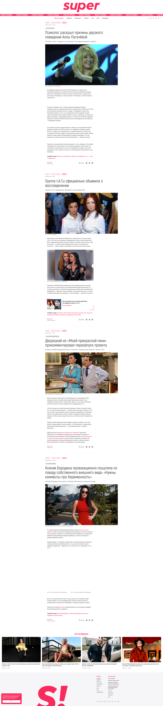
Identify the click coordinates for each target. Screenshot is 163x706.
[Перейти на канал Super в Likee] (115, 701)
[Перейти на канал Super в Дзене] (158, 18)
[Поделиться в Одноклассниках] (92, 163)
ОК (11, 701)
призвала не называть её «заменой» (68, 432)
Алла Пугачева (50, 28)
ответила (63, 607)
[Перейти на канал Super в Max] (148, 18)
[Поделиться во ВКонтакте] (86, 163)
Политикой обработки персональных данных (11, 697)
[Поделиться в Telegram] (89, 163)
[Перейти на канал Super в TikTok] (112, 701)
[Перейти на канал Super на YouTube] (110, 701)
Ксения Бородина (51, 463)
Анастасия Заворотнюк (53, 336)
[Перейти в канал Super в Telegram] (153, 18)
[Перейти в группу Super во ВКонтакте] (151, 18)
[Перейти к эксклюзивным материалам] (81, 15)
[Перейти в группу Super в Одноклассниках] (156, 18)
